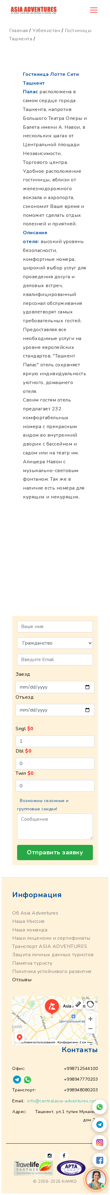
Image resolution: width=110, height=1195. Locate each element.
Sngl (25, 728)
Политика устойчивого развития (51, 971)
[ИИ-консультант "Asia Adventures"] (96, 1179)
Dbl (23, 751)
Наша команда (29, 930)
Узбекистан (46, 30)
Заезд (23, 674)
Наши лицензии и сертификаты (51, 938)
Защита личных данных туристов (53, 954)
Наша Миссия (28, 921)
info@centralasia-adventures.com (62, 1101)
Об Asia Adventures (35, 913)
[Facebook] (99, 1160)
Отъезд (25, 697)
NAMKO (69, 1181)
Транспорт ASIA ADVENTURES (49, 946)
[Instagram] (99, 1142)
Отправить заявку (55, 852)
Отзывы (21, 979)
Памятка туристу (32, 963)
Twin (25, 773)
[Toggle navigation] (93, 10)
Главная (18, 30)
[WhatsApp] (99, 1107)
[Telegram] (99, 1124)
